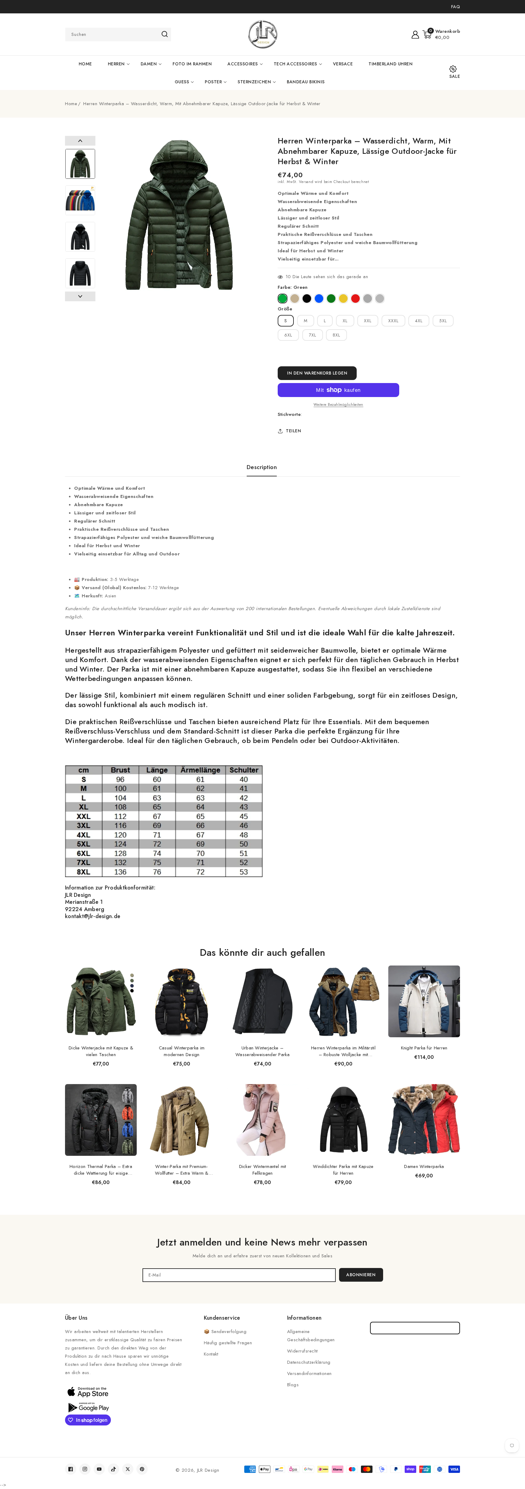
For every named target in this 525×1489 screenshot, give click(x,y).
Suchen (164, 34)
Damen (149, 64)
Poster (213, 82)
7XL (312, 335)
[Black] (307, 298)
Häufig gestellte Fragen (228, 1342)
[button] (441, 34)
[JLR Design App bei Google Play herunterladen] (88, 1407)
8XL (336, 335)
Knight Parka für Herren (424, 1048)
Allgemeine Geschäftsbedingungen (311, 1335)
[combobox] (118, 34)
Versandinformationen (309, 1373)
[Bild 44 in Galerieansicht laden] (80, 164)
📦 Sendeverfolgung (225, 1331)
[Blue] (319, 298)
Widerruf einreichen (415, 1328)
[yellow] (343, 298)
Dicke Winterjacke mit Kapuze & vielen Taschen (101, 1051)
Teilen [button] (293, 431)
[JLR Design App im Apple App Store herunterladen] (88, 1391)
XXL (368, 321)
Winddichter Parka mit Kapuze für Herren (343, 1169)
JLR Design (208, 1470)
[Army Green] (331, 298)
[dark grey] (367, 298)
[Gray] (380, 298)
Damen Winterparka (424, 1166)
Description (262, 467)
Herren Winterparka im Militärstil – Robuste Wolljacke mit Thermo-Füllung (343, 1051)
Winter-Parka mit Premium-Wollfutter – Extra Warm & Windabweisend (181, 1169)
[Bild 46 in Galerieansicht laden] (80, 237)
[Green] (282, 298)
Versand (306, 182)
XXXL (393, 321)
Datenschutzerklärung (309, 1362)
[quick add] (128, 965)
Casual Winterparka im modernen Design (181, 1051)
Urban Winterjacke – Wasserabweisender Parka (262, 1051)
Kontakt (211, 1354)
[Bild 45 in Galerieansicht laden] (80, 200)
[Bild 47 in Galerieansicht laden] (80, 273)
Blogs (293, 1384)
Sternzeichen (254, 82)
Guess (182, 82)
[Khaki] (295, 298)
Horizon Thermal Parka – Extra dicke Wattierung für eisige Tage (101, 1169)
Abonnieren (361, 1275)
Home (71, 103)
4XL (419, 321)
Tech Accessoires (295, 64)
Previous (80, 141)
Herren (116, 64)
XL (345, 321)
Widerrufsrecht (302, 1351)
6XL (288, 335)
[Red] (355, 298)
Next (80, 296)
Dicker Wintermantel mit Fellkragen (262, 1169)
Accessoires (243, 64)
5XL (443, 321)
